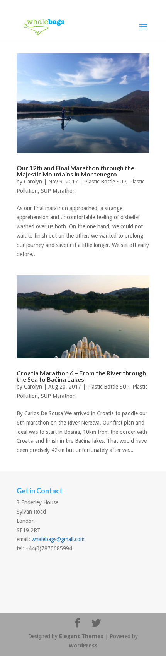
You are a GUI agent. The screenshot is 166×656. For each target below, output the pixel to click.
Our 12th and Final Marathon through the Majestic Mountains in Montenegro (75, 171)
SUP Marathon (58, 191)
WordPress (83, 645)
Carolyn (33, 181)
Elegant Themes (81, 636)
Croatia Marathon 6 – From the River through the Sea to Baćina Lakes (81, 376)
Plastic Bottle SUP (105, 181)
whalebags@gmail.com (58, 539)
